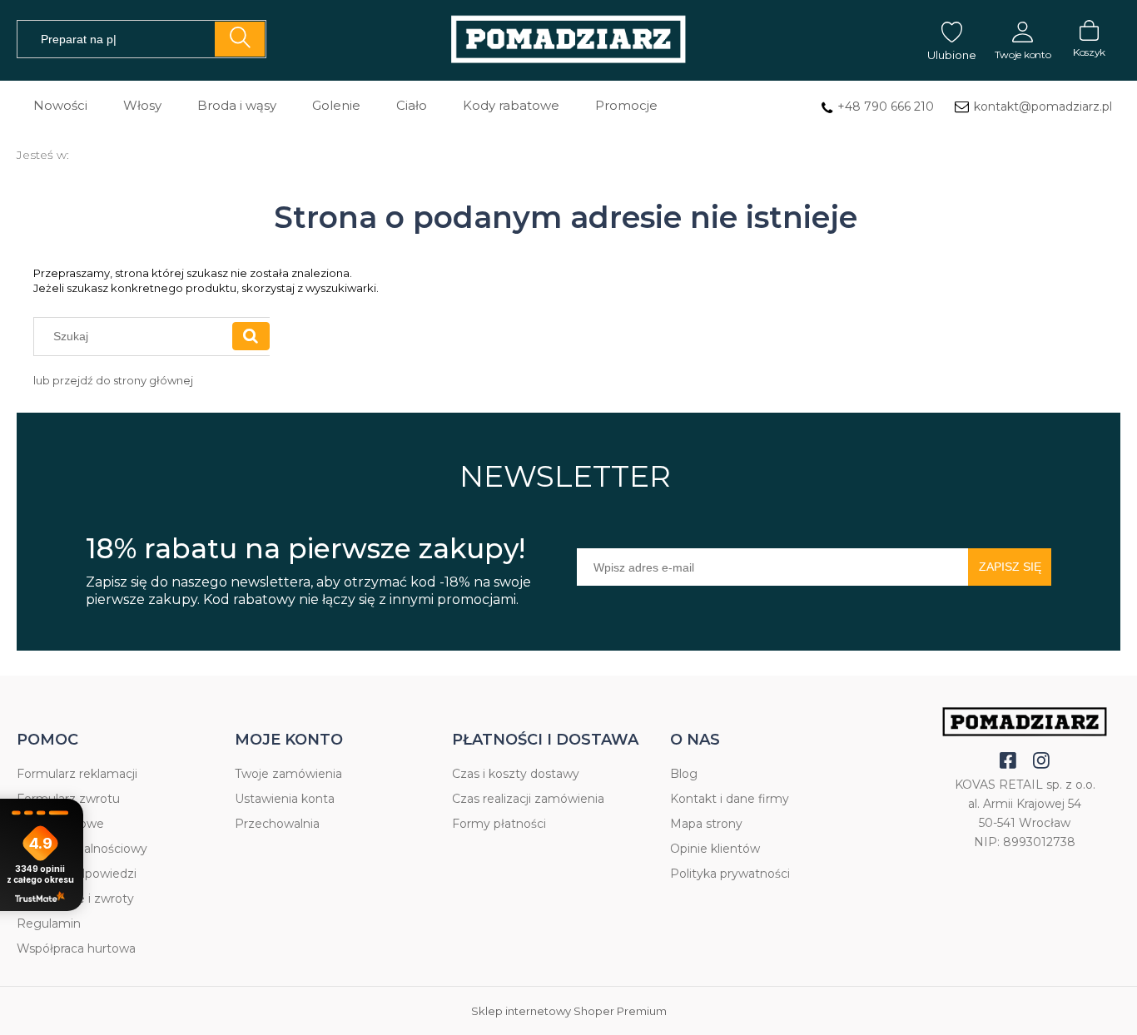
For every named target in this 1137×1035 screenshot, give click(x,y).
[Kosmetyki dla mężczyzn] (568, 40)
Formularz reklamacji (77, 773)
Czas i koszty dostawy (515, 773)
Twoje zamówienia (288, 773)
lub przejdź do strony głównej (113, 380)
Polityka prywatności (730, 873)
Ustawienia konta (285, 798)
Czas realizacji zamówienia (528, 798)
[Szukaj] (240, 39)
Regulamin (49, 923)
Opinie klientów (715, 848)
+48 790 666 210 (885, 106)
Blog (684, 773)
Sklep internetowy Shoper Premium (569, 1011)
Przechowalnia (277, 823)
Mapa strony (706, 823)
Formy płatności (499, 823)
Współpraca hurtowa (76, 948)
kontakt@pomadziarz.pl (1043, 106)
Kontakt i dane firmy (729, 798)
